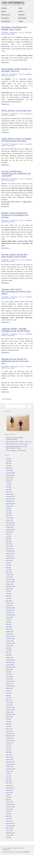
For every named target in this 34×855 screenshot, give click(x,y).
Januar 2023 (9, 548)
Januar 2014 (9, 785)
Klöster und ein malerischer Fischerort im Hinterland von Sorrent (15, 215)
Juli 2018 (8, 672)
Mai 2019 (8, 653)
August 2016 (9, 717)
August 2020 (9, 617)
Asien (20, 8)
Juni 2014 (8, 776)
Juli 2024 (8, 508)
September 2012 (10, 807)
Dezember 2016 (10, 707)
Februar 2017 (9, 702)
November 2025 (10, 475)
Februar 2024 (9, 518)
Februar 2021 (9, 603)
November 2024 (10, 499)
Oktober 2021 (9, 584)
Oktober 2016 (9, 712)
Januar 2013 (9, 802)
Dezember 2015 (10, 733)
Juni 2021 (8, 593)
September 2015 (10, 740)
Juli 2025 (8, 482)
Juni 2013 (8, 797)
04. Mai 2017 (4, 74)
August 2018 (9, 669)
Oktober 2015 (9, 738)
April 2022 (9, 570)
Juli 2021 (8, 591)
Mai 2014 (8, 778)
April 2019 (9, 655)
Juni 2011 (8, 818)
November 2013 (10, 788)
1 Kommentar (13, 260)
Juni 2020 (8, 622)
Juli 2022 (8, 563)
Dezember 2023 (10, 522)
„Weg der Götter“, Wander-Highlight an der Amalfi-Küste (15, 330)
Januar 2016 (9, 731)
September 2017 (10, 686)
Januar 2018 (9, 679)
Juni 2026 (8, 461)
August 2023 (9, 532)
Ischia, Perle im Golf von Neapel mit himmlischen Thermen (16, 140)
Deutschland (5, 15)
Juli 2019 (8, 648)
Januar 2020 (9, 634)
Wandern (21, 15)
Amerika (4, 8)
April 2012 (9, 814)
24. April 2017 (5, 334)
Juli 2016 (8, 719)
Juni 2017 (8, 693)
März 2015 (9, 754)
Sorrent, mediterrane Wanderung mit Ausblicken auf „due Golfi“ (16, 173)
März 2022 (9, 572)
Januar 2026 (9, 470)
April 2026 (9, 465)
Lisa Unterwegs (12, 2)
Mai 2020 (8, 624)
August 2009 (9, 828)
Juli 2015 (8, 745)
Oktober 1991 (9, 835)
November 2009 (10, 825)
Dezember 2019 (10, 636)
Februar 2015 (9, 757)
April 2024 (9, 513)
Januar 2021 (9, 605)
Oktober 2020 (9, 612)
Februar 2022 (9, 574)
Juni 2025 (8, 484)
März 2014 (9, 783)
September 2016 (10, 714)
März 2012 (9, 816)
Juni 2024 (8, 510)
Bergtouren (22, 18)
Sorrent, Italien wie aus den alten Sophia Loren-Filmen (14, 256)
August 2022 (9, 560)
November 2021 (10, 582)
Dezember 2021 (10, 579)
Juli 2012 (8, 811)
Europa (20, 11)
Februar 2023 (9, 546)
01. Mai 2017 (4, 144)
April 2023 (9, 541)
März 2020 (9, 629)
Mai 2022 (8, 567)
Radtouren (5, 18)
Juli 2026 (8, 458)
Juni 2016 (8, 721)
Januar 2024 (9, 520)
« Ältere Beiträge (6, 399)
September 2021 (10, 586)
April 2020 (9, 627)
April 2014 (9, 780)
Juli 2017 (8, 690)
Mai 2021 (8, 596)
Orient (3, 11)
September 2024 (10, 503)
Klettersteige (5, 21)
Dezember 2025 (10, 473)
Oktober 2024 (9, 501)
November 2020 (10, 610)
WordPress (26, 852)
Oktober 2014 (9, 766)
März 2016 (9, 728)
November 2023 (10, 525)
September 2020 (10, 615)
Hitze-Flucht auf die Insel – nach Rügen (17, 444)
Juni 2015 (8, 747)
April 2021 (9, 598)
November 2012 (10, 804)
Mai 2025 (8, 487)
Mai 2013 (8, 799)
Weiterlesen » (5, 62)
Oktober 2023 (9, 527)
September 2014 (10, 769)
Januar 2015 (9, 759)
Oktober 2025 (9, 477)
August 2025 (9, 480)
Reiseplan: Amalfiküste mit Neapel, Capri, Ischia (14, 28)
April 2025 (9, 489)
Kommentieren (14, 32)
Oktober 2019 (9, 641)
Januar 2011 (9, 821)
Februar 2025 (9, 494)
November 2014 (10, 764)
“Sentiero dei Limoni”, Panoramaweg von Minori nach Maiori (16, 291)
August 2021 (9, 589)
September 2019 (10, 643)
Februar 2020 (9, 631)
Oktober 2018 (9, 664)
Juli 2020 (8, 619)
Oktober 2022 (9, 555)
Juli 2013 (8, 795)
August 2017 (9, 688)
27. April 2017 (5, 260)
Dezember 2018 (10, 660)
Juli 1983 (8, 837)
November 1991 (10, 833)
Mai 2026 (8, 463)
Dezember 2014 (10, 762)
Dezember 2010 (10, 823)
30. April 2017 (5, 179)
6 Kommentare (14, 366)
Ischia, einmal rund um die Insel (16, 111)
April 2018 (9, 674)
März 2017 (9, 700)
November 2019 (10, 638)
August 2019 (9, 645)
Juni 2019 (8, 650)
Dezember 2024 (10, 496)
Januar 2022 (9, 577)
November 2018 (10, 662)
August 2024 (9, 506)
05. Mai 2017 (4, 32)
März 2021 (9, 600)
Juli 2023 (8, 534)
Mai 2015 (8, 750)
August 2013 (9, 792)
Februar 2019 (9, 657)
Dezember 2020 (10, 608)
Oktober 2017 (9, 683)
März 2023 (9, 544)
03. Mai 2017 (4, 114)
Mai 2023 (8, 539)
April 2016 (9, 726)
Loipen (20, 21)
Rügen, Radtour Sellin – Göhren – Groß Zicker (18, 441)
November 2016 (10, 709)
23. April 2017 (5, 366)
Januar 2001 (9, 830)
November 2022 (10, 553)
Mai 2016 (8, 724)
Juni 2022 (8, 565)
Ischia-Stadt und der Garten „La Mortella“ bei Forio (16, 70)
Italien (13, 34)
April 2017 (9, 698)
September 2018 (10, 667)
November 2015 (10, 735)
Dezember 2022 (10, 551)
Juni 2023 (8, 537)
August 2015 (9, 743)
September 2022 (10, 558)
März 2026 (9, 468)
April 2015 (9, 752)
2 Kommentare (14, 144)
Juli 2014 (8, 773)
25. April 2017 (5, 297)
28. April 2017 (5, 220)
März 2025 (9, 492)
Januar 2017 (9, 705)
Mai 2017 (8, 695)
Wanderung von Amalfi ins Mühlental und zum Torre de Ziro (14, 361)
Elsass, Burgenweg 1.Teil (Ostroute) (16, 450)
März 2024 (9, 515)
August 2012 (9, 809)
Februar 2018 (9, 676)
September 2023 (10, 529)
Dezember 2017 (10, 681)
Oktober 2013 (9, 790)
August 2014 (9, 771)
